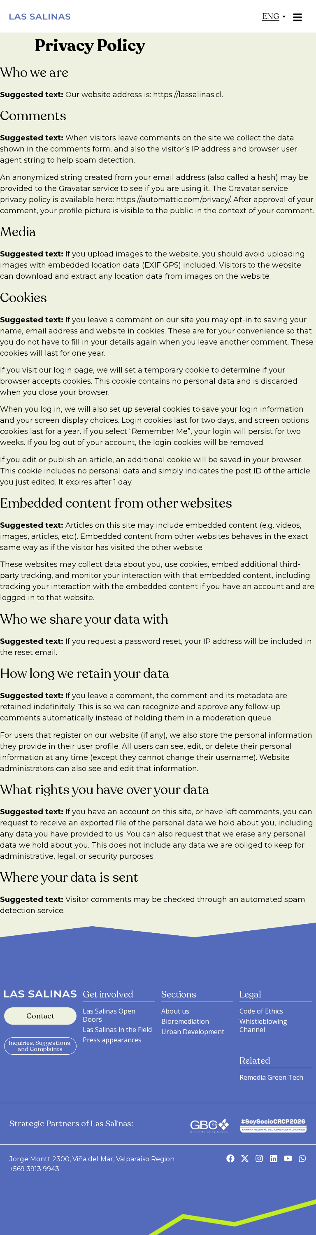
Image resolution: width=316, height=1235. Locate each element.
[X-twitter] (245, 1158)
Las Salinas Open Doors (109, 1015)
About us (175, 1011)
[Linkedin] (274, 1158)
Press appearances (112, 1040)
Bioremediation (185, 1021)
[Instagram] (259, 1158)
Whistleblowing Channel (263, 1025)
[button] (270, 16)
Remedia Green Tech (271, 1077)
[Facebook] (230, 1158)
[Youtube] (288, 1158)
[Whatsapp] (302, 1158)
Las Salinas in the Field (117, 1029)
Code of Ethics (261, 1011)
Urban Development (192, 1032)
